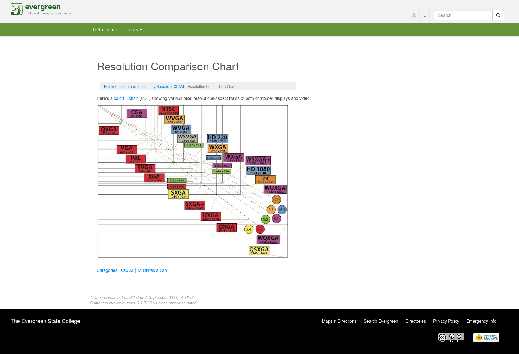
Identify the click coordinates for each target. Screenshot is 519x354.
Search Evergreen (381, 321)
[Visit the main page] (41, 8)
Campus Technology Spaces (145, 86)
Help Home (105, 29)
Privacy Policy (446, 321)
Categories (107, 270)
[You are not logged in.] (414, 15)
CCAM (179, 86)
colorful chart (126, 98)
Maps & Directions (339, 321)
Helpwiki (110, 86)
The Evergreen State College (45, 321)
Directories (415, 321)
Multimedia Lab (152, 270)
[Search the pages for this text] (498, 15)
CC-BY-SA (145, 303)
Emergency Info (481, 321)
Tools (132, 29)
